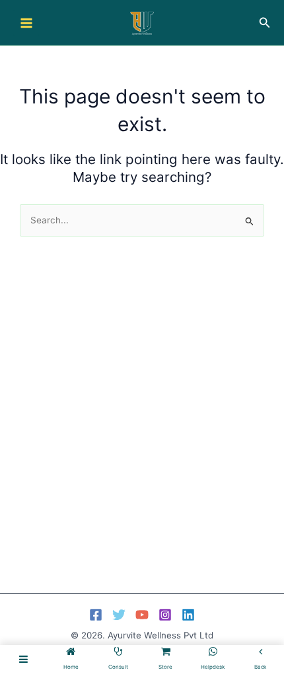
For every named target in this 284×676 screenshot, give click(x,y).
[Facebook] (95, 614)
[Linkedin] (188, 614)
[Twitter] (118, 614)
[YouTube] (142, 614)
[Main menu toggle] (26, 23)
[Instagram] (165, 614)
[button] (265, 22)
